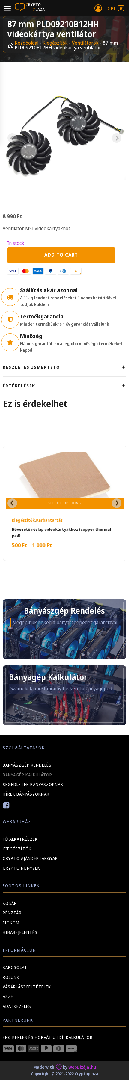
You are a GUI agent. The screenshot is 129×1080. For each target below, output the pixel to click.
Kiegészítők (55, 43)
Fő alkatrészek (20, 839)
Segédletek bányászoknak (33, 784)
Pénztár (12, 913)
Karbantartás (49, 520)
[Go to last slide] (12, 503)
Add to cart (61, 254)
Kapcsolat (15, 967)
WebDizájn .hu (82, 1067)
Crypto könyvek (21, 868)
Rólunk (11, 977)
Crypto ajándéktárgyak (30, 858)
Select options (64, 503)
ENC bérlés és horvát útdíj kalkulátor (48, 1037)
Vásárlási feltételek (27, 987)
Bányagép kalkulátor (27, 775)
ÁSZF (8, 996)
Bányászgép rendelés (27, 765)
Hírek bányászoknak (26, 794)
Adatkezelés (17, 1006)
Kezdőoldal (26, 43)
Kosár (10, 903)
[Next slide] (117, 138)
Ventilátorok (85, 43)
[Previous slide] (12, 138)
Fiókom (11, 923)
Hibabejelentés (20, 932)
